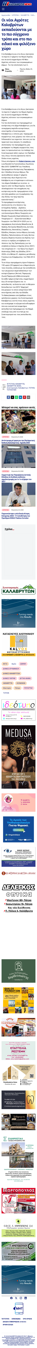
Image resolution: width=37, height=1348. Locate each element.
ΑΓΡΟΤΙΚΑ (15, 15)
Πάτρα (17, 688)
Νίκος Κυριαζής (8, 70)
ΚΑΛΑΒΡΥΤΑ (25, 15)
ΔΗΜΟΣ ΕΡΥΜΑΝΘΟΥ (11, 669)
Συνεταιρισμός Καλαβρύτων (17, 388)
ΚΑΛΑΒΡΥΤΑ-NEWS (14, 386)
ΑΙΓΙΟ (5, 664)
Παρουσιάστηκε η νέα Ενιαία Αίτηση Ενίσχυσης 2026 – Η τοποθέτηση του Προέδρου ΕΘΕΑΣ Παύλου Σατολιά (16, 515)
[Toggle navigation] (3, 9)
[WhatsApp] (16, 397)
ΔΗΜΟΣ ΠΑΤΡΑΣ (9, 678)
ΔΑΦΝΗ (23, 664)
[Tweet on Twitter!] (12, 397)
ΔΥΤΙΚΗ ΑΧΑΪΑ (25, 678)
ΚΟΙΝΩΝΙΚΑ (21, 683)
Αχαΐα (14, 664)
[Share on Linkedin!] (20, 397)
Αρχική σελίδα (6, 15)
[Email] (28, 397)
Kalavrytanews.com (27, 161)
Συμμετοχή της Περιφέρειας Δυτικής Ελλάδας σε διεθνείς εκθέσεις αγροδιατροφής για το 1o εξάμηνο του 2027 (16, 478)
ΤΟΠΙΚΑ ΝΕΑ (11, 390)
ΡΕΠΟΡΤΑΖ (28, 688)
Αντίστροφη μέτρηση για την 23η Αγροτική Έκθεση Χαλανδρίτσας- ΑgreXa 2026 (18, 441)
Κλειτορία (7, 688)
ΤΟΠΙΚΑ (32, 388)
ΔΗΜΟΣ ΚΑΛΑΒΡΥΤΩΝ (11, 674)
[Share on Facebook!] (8, 397)
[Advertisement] (18, 936)
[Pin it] (24, 397)
